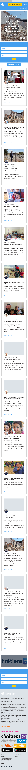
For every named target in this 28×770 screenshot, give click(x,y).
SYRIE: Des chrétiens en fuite (12, 206)
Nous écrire (4, 752)
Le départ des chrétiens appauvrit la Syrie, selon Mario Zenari (14, 128)
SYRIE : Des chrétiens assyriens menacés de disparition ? (12, 167)
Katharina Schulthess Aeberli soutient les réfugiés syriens (12, 360)
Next (24, 38)
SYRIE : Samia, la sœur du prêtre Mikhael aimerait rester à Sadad (13, 320)
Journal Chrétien (6, 696)
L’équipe (16, 756)
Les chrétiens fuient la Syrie (12, 555)
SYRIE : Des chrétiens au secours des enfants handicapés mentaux (14, 398)
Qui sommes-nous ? (18, 752)
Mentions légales (18, 754)
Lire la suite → (8, 102)
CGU (2, 754)
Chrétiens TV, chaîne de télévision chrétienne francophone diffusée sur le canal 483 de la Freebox (6, 761)
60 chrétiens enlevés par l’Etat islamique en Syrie (12, 634)
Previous (21, 38)
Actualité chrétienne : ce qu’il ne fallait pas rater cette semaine (13, 88)
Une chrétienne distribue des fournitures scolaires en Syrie (12, 439)
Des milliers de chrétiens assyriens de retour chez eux (13, 479)
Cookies (3, 756)
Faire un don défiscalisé (15, 4)
